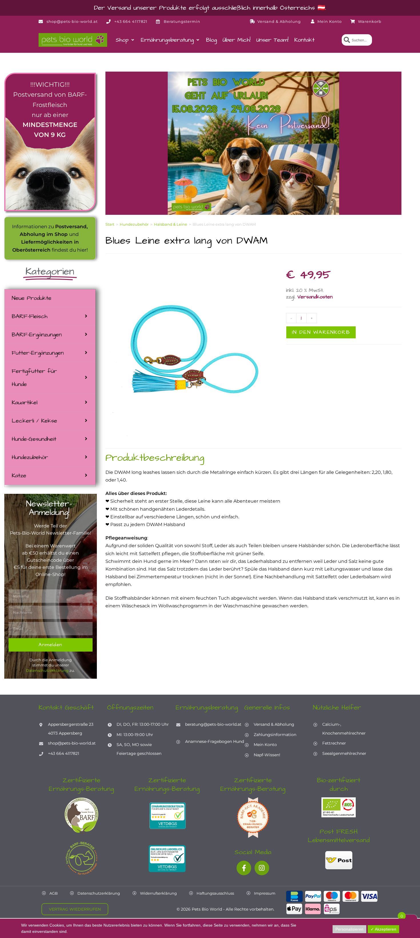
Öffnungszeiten (130, 707)
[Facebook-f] (244, 868)
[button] (125, 40)
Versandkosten (315, 296)
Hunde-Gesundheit (34, 439)
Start (109, 224)
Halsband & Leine (170, 224)
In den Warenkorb (321, 332)
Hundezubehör (30, 457)
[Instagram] (262, 868)
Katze (19, 476)
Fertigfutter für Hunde (34, 377)
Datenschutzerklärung (47, 670)
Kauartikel (24, 403)
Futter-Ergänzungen (38, 353)
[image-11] (194, 351)
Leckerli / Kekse (34, 421)
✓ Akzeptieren (383, 929)
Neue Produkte (31, 298)
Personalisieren (349, 929)
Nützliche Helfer (337, 707)
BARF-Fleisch (29, 316)
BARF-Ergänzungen (37, 335)
